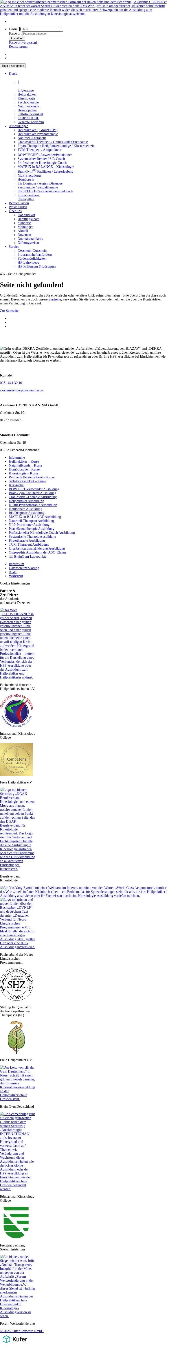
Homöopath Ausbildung (25, 509)
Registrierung (18, 46)
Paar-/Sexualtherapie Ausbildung (31, 528)
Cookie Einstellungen (15, 583)
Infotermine (17, 457)
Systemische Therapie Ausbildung (32, 536)
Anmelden (17, 38)
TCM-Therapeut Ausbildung (29, 544)
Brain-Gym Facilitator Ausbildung (32, 493)
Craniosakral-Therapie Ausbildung (33, 497)
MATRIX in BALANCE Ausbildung (35, 517)
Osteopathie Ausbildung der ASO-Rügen (37, 552)
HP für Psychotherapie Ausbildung (33, 505)
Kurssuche (16, 485)
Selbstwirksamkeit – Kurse (27, 481)
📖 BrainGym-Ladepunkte (27, 556)
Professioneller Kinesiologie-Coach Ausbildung (42, 532)
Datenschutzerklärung (24, 568)
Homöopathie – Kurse (24, 469)
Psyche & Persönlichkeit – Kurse (32, 477)
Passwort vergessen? (23, 42)
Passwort (15, 33)
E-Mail (13, 29)
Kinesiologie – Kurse (23, 473)
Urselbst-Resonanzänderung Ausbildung (37, 548)
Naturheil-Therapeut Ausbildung (31, 521)
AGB (13, 572)
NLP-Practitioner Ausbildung (29, 524)
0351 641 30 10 (11, 383)
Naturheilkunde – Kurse (25, 465)
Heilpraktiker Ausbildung (26, 501)
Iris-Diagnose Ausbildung (26, 513)
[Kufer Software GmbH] (15, 1344)
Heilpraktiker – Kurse (24, 461)
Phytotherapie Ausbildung (27, 540)
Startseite (54, 299)
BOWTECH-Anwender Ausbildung (34, 489)
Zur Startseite (9, 311)
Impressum (16, 564)
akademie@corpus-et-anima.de (21, 390)
